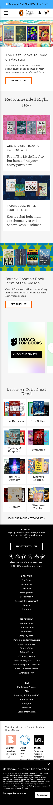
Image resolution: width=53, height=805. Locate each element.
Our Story (26, 580)
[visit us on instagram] (42, 557)
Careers (26, 605)
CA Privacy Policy (26, 656)
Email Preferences (26, 644)
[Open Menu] (6, 13)
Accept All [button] (42, 795)
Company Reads (26, 635)
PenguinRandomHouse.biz (26, 639)
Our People (26, 584)
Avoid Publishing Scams (26, 668)
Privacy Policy (26, 652)
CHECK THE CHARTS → (26, 354)
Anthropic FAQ (26, 672)
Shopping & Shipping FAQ (26, 695)
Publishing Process (26, 687)
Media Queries (26, 627)
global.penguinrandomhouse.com (26, 562)
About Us (26, 576)
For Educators (26, 699)
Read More (18, 80)
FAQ (26, 691)
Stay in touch (28, 546)
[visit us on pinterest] (36, 557)
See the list (18, 304)
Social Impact (26, 596)
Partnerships (26, 623)
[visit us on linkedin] (30, 557)
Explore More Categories (26, 518)
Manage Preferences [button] (14, 793)
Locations (26, 588)
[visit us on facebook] (11, 557)
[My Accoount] (39, 13)
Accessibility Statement (26, 601)
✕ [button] (48, 764)
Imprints (26, 609)
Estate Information (27, 711)
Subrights (26, 703)
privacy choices (21, 788)
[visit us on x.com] (17, 557)
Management (26, 592)
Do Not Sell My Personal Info (26, 660)
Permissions (27, 707)
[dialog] (26, 782)
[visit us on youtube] (23, 557)
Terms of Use (26, 648)
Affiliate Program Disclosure (26, 664)
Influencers (26, 631)
